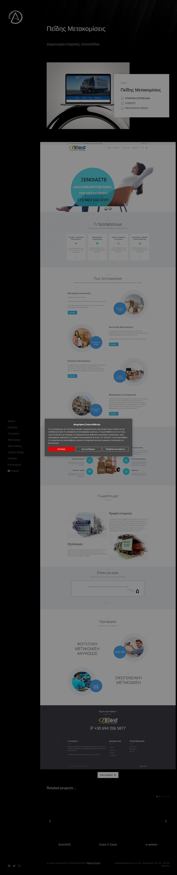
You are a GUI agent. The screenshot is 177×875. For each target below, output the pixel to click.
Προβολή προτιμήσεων (115, 449)
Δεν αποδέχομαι (88, 449)
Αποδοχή (61, 449)
